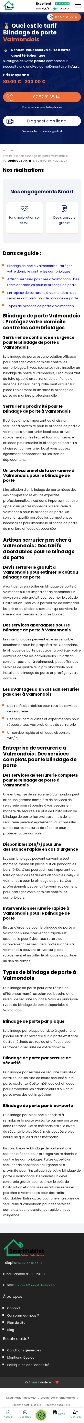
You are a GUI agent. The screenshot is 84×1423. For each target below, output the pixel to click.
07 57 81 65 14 (46, 97)
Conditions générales (24, 1350)
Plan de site (16, 1322)
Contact (14, 1308)
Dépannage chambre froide (58, 1397)
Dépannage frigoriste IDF (21, 1397)
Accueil (8, 150)
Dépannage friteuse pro (26, 1405)
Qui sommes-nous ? (23, 1315)
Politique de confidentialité (28, 1365)
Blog (10, 1329)
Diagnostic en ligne (46, 121)
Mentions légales (20, 1357)
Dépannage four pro (57, 1405)
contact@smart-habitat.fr (35, 1285)
